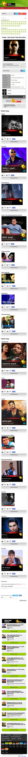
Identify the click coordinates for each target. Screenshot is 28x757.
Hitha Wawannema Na (5, 314)
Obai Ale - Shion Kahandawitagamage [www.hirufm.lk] (11, 215)
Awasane (3, 399)
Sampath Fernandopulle (15, 82)
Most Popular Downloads (15, 736)
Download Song (14, 141)
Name (2, 597)
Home (3, 734)
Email (11, 597)
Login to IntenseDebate (15, 595)
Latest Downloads (5, 736)
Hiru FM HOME (8, 734)
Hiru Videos (19, 738)
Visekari (12, 75)
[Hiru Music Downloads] (8, 3)
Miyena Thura (3, 516)
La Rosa (3, 378)
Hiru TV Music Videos (5, 738)
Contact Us (9, 740)
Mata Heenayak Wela (5, 272)
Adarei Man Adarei (4, 341)
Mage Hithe (3, 492)
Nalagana (3, 114)
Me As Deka (3, 548)
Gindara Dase (3, 146)
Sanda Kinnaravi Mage (5, 251)
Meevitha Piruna (4, 293)
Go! (25, 18)
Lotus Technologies (23, 756)
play (21, 64)
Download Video (14, 631)
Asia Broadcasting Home (17, 734)
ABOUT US (3, 740)
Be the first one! (18, 584)
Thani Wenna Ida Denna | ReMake (7, 435)
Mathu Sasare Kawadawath (6, 459)
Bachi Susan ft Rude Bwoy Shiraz (17, 77)
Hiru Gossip (13, 738)
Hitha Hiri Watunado (5, 182)
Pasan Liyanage (14, 80)
